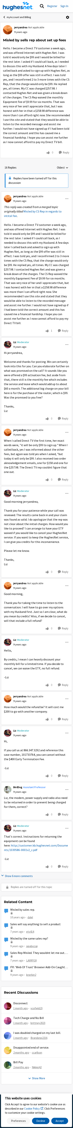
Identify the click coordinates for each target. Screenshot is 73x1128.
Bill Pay (18, 1062)
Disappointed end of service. (31, 1047)
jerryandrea (20, 27)
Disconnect (20, 1003)
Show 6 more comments (19, 876)
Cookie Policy (32, 1108)
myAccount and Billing (19, 17)
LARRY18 (31, 960)
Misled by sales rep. (22, 910)
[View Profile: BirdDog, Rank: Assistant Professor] (7, 789)
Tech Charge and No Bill (28, 1018)
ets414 (30, 931)
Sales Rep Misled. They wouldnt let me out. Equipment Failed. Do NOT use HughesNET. (37, 953)
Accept (60, 1121)
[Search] (42, 6)
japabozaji (32, 946)
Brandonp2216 (39, 1038)
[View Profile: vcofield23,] (7, 1006)
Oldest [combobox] (62, 168)
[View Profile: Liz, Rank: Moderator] (7, 344)
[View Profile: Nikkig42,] (7, 1065)
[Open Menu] (67, 17)
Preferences (18, 1121)
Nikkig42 (37, 1067)
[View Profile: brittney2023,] (7, 1021)
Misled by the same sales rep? (29, 938)
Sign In (64, 6)
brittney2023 (38, 1023)
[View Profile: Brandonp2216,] (7, 1035)
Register (52, 6)
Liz (14, 342)
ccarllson (37, 1052)
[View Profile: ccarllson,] (7, 1050)
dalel (30, 917)
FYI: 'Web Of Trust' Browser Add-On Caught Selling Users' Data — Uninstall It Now (37, 967)
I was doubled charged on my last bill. (37, 1033)
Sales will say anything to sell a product (35, 924)
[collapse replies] (36, 193)
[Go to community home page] (18, 6)
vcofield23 (36, 1008)
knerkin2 (31, 975)
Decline (40, 1121)
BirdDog (17, 787)
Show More (38, 1078)
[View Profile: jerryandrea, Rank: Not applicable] (7, 29)
